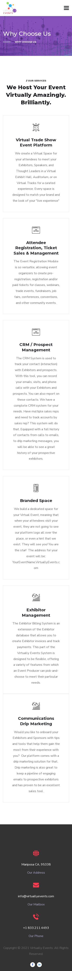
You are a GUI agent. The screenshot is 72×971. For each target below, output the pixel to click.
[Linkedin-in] (39, 964)
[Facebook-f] (32, 964)
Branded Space (36, 500)
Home (7, 42)
